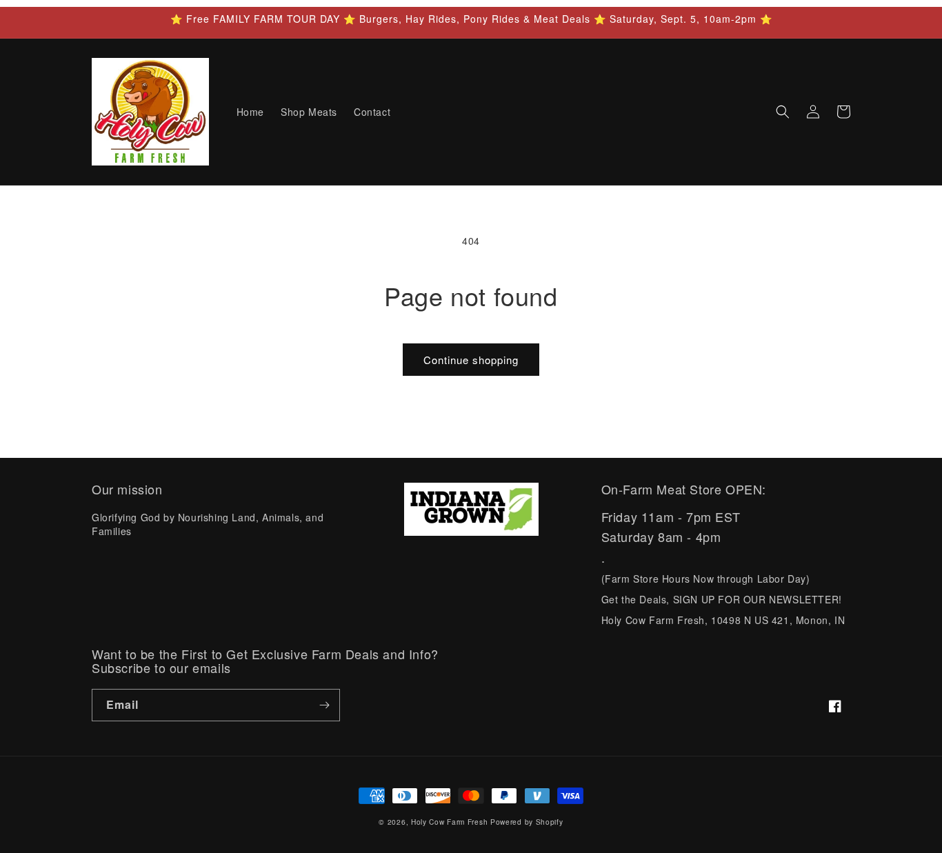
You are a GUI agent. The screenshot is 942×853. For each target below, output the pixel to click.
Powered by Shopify (526, 821)
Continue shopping (471, 359)
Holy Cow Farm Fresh (449, 821)
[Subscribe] (324, 705)
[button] (783, 112)
